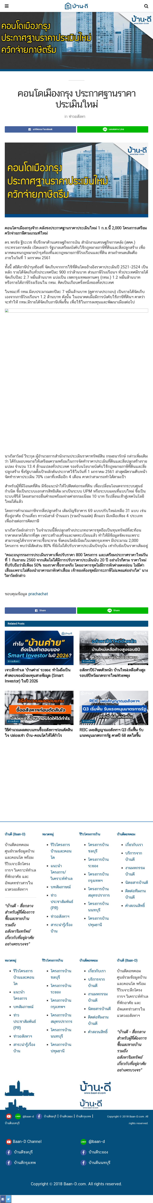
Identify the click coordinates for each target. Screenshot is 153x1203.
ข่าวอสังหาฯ (60, 916)
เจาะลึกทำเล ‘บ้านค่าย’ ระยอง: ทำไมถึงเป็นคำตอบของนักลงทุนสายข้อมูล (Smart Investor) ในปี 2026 (37, 675)
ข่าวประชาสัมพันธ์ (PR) (62, 901)
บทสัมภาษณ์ (61, 886)
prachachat (38, 593)
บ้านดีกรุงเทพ (83, 1116)
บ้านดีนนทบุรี (12, 1123)
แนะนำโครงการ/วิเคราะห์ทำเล (62, 872)
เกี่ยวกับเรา (134, 844)
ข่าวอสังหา (77, 116)
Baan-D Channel (27, 1141)
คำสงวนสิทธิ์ (135, 905)
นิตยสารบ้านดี (136, 882)
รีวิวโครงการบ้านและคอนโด (23, 977)
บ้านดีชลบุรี (49, 1116)
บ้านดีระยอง (66, 1116)
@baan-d (28, 1116)
